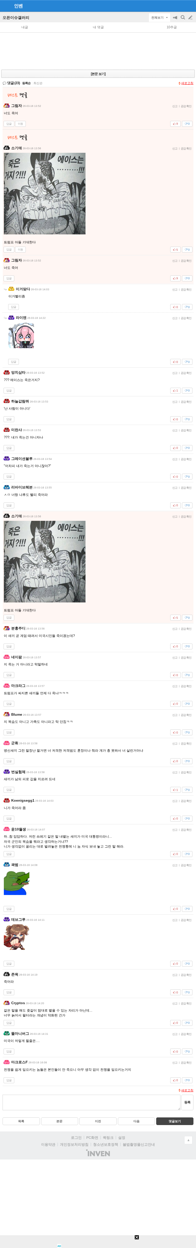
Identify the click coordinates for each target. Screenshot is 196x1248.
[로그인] (181, 5)
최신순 (38, 83)
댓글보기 (175, 1121)
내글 (24, 27)
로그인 (76, 1138)
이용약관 (48, 1144)
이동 (20, 123)
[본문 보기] (98, 74)
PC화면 (92, 1138)
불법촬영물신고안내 (139, 1144)
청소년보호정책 (105, 1144)
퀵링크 (108, 1138)
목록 (21, 1121)
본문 (59, 1121)
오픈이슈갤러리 (16, 17)
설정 (121, 1138)
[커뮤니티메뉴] (5, 5)
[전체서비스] (190, 5)
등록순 (26, 83)
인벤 (18, 5)
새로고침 (187, 83)
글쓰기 (190, 17)
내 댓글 (98, 27)
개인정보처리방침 (74, 1144)
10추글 (172, 27)
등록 (187, 1102)
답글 (8, 123)
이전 (98, 1121)
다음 (136, 1121)
